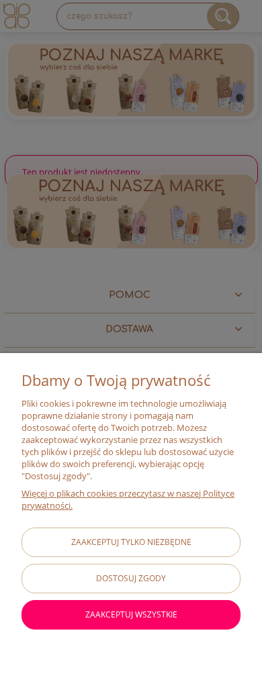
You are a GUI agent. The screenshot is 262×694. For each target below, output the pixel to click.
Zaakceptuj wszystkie (131, 614)
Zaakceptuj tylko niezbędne (131, 542)
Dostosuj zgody (131, 578)
